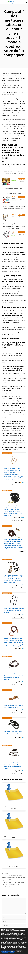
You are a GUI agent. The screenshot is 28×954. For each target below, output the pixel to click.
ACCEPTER (5, 951)
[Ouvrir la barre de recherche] (2, 2)
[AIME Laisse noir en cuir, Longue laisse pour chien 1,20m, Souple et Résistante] (14, 724)
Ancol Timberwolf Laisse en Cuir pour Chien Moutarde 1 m (13, 706)
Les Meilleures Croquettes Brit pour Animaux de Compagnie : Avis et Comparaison (13, 884)
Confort (6, 873)
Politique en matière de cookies (19, 947)
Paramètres (19, 951)
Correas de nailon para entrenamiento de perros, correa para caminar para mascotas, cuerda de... (14, 173)
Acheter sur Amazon (18, 484)
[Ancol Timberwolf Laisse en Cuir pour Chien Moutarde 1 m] (14, 698)
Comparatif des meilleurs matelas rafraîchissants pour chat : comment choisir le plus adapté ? (13, 878)
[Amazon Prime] (22, 482)
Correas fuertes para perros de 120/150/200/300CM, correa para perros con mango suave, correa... (14, 191)
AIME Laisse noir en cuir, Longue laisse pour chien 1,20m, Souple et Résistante (14, 733)
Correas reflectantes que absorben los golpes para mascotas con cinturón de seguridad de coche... (14, 209)
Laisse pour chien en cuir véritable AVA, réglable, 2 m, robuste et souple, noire (14, 610)
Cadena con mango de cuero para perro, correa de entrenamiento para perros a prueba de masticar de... (14, 226)
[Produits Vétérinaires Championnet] (14, 2)
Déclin (12, 951)
